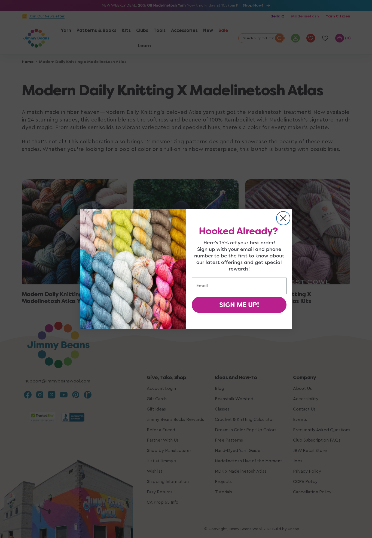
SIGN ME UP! (239, 304)
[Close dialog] (283, 218)
